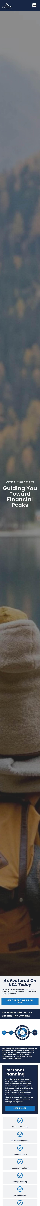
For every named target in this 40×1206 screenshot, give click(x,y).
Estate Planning (20, 1195)
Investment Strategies (20, 1168)
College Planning (20, 1182)
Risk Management (20, 1154)
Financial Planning (20, 1127)
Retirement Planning (19, 1141)
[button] (34, 5)
